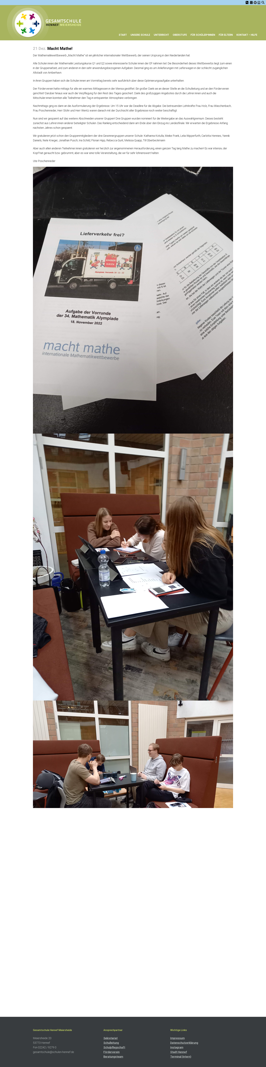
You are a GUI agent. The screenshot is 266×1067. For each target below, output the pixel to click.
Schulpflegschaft (114, 1047)
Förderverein (111, 1052)
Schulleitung (111, 1042)
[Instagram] (259, 2)
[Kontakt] (247, 2)
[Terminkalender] (251, 2)
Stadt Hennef (178, 1052)
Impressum (177, 1038)
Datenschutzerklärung (184, 1042)
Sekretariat (110, 1038)
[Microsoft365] (255, 3)
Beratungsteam (113, 1056)
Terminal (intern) (180, 1056)
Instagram (176, 1047)
